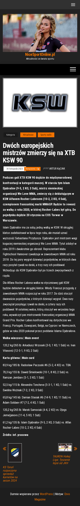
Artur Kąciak (57, 168)
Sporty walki (46, 135)
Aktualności (28, 135)
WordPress (46, 494)
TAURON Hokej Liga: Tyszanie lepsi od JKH (61, 460)
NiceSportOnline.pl (40, 54)
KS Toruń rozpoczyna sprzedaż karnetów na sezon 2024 (10, 474)
